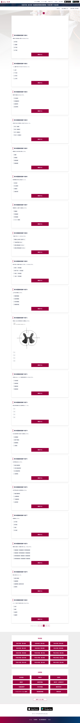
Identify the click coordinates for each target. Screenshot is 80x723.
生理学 (58, 677)
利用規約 (35, 719)
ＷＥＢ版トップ (65, 8)
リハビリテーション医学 (21, 691)
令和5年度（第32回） (58, 643)
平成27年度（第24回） (40, 657)
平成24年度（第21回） (40, 662)
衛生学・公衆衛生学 (59, 682)
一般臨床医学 (21, 687)
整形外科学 (58, 687)
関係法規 (59, 691)
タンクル (46, 713)
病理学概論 (40, 682)
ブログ (49, 719)
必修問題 (21, 677)
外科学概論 (40, 687)
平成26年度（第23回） (58, 657)
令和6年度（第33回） (40, 643)
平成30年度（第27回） (40, 653)
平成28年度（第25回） (21, 657)
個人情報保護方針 (42, 719)
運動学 (21, 682)
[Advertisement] (40, 26)
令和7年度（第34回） (21, 643)
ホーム (58, 8)
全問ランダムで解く (40, 699)
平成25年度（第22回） (21, 662)
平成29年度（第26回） (58, 653)
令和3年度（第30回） (40, 648)
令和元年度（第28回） (21, 653)
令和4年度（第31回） (21, 648)
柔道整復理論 (40, 691)
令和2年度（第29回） (58, 648)
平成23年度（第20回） (58, 662)
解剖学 (40, 677)
